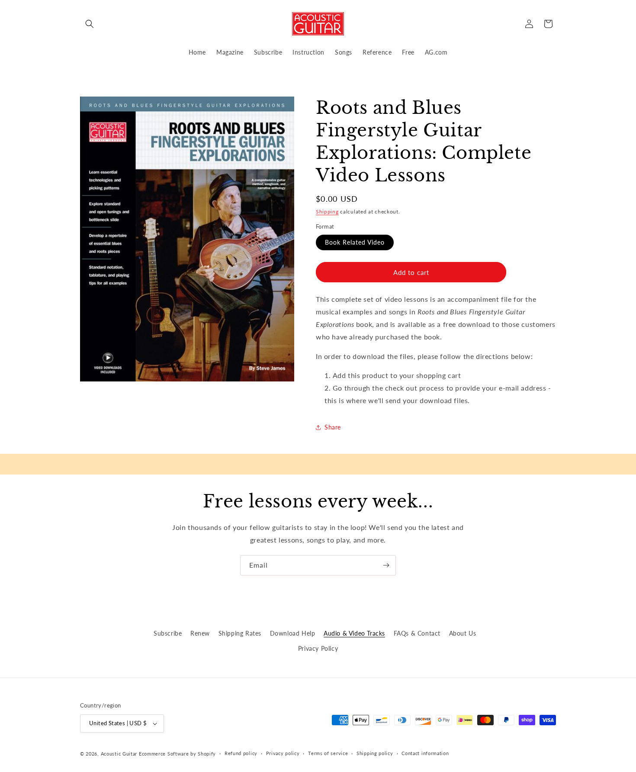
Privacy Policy (318, 648)
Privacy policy (283, 753)
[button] (89, 23)
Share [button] (332, 427)
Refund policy (241, 753)
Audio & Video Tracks (354, 633)
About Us (462, 633)
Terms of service (328, 753)
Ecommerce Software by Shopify (177, 753)
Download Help (292, 633)
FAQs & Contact (417, 633)
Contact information (425, 753)
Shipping (327, 211)
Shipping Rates (239, 633)
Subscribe (168, 633)
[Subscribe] (385, 565)
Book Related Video (355, 242)
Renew (200, 633)
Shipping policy (375, 753)
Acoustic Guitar (119, 753)
